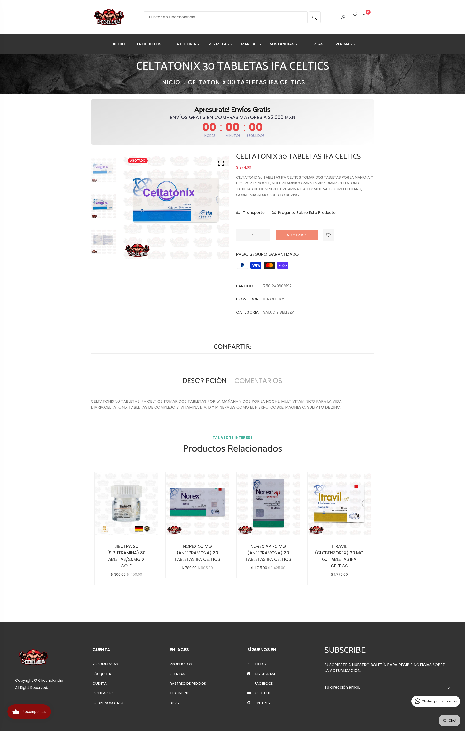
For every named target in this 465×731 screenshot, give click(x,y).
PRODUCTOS (149, 44)
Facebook (264, 683)
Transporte (253, 212)
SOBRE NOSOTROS (108, 702)
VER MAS (343, 44)
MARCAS (249, 44)
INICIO (119, 44)
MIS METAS (218, 44)
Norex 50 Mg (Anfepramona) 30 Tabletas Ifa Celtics (197, 552)
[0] (364, 17)
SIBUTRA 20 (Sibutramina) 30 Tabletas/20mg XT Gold (126, 556)
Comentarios (258, 380)
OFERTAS (314, 44)
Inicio (170, 82)
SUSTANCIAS (282, 44)
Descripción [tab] (205, 380)
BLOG (174, 702)
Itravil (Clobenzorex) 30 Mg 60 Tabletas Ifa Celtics (339, 556)
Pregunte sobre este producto (307, 212)
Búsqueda (102, 673)
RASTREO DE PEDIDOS (188, 683)
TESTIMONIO (180, 693)
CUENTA (100, 683)
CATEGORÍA (184, 44)
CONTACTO (103, 693)
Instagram (265, 673)
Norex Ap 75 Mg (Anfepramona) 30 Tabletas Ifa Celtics (268, 552)
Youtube (263, 693)
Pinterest (263, 702)
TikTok (261, 664)
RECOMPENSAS (105, 664)
